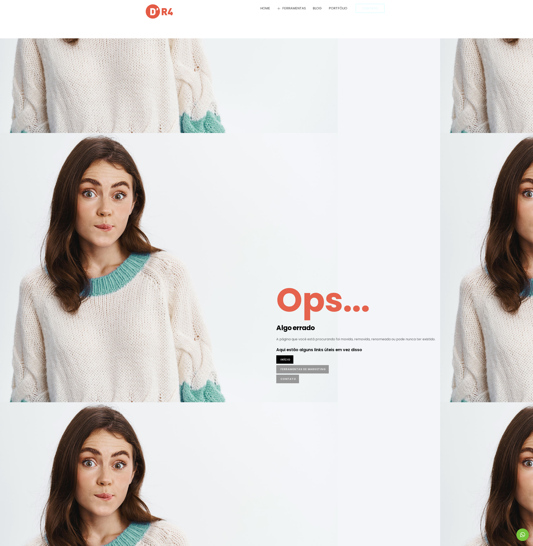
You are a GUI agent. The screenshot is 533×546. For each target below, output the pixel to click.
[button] (522, 534)
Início (285, 359)
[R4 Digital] (159, 17)
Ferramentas (293, 8)
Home (265, 8)
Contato (370, 8)
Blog (317, 8)
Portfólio (338, 8)
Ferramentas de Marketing (303, 369)
